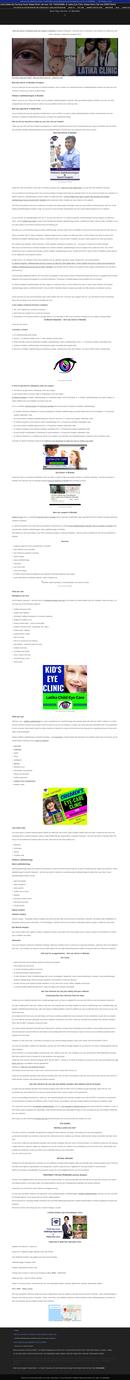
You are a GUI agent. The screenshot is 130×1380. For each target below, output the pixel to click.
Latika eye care (17, 517)
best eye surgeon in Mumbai (103, 526)
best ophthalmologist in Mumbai (80, 526)
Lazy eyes (17, 746)
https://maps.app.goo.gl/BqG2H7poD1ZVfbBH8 (30, 1342)
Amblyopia (17, 749)
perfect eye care (42, 1119)
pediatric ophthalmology (32, 721)
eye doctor (58, 737)
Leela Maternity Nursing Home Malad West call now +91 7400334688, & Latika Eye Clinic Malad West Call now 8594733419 (58, 4)
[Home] (65, 15)
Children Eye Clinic (29, 221)
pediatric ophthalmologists (87, 1194)
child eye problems (41, 741)
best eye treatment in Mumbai (58, 481)
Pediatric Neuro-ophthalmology (25, 781)
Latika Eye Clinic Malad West (71, 188)
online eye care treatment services (32, 1067)
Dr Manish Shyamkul (19, 397)
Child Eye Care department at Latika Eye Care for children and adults (68, 441)
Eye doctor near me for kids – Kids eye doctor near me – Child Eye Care (37, 78)
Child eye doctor (31, 406)
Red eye (17, 763)
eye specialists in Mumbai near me (73, 1106)
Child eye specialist (47, 406)
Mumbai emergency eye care (54, 600)
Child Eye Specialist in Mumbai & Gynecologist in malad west (35, 1334)
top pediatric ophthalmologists (43, 1106)
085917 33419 (27, 1289)
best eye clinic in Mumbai (47, 517)
